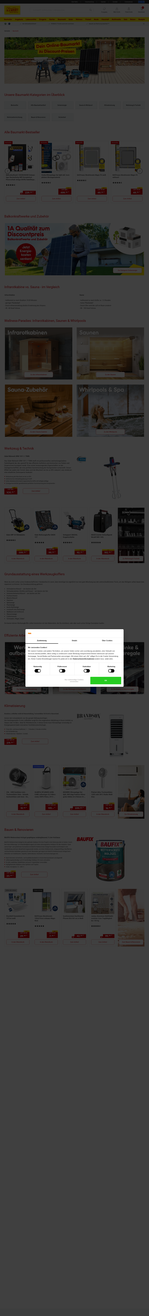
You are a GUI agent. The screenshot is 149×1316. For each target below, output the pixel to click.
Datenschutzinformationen (84, 659)
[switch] (62, 671)
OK (105, 680)
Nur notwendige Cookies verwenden (74, 680)
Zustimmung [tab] (42, 640)
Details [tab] (74, 640)
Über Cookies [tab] (107, 640)
